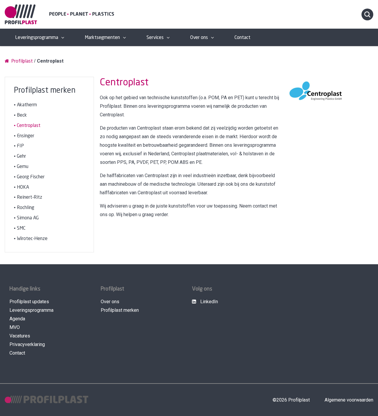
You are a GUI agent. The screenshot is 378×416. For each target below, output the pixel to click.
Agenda (17, 319)
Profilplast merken (120, 310)
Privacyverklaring (27, 344)
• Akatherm (25, 105)
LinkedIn (208, 301)
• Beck (20, 115)
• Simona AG (26, 218)
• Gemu (21, 166)
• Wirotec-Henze (31, 238)
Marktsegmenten (102, 37)
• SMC (19, 228)
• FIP (19, 146)
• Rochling (24, 207)
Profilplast (21, 61)
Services (155, 37)
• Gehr (20, 156)
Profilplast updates (29, 301)
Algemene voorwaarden (349, 400)
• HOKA (21, 187)
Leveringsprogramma (36, 37)
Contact (242, 37)
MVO (14, 327)
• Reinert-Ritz (28, 197)
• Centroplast (27, 125)
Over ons (199, 37)
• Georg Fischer (29, 177)
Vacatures (19, 336)
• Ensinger (24, 136)
